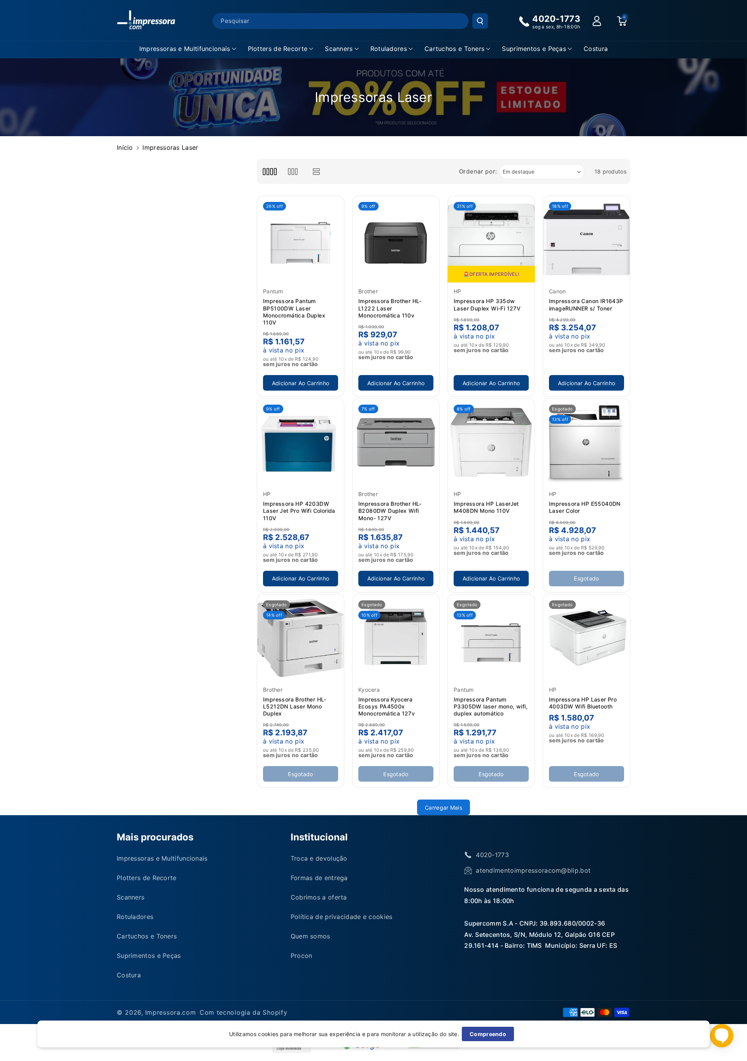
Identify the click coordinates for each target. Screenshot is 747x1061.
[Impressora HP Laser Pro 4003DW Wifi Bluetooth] (586, 638)
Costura (129, 975)
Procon (301, 955)
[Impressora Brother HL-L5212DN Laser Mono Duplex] (300, 638)
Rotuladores (388, 49)
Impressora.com (170, 1012)
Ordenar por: (478, 171)
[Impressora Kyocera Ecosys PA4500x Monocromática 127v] (395, 638)
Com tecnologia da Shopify (244, 1012)
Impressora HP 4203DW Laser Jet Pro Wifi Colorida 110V (299, 510)
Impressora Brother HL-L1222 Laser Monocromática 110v (390, 308)
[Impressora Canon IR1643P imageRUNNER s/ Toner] (586, 239)
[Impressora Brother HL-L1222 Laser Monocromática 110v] (395, 239)
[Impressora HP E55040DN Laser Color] (586, 442)
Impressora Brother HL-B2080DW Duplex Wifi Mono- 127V (390, 510)
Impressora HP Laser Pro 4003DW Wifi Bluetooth (583, 703)
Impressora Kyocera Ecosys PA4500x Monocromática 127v (386, 706)
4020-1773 (492, 855)
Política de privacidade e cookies (342, 917)
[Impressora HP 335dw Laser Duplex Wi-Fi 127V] (491, 239)
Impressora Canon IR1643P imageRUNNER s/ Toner (586, 304)
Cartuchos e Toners (454, 49)
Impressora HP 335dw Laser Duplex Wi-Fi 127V (487, 304)
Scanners (338, 49)
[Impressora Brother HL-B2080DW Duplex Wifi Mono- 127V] (395, 442)
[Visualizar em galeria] (293, 171)
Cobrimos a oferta (319, 897)
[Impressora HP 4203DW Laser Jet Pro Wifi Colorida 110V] (300, 442)
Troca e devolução (319, 858)
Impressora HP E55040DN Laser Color (585, 507)
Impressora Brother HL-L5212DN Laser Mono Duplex (294, 706)
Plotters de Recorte (278, 49)
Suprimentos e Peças (534, 49)
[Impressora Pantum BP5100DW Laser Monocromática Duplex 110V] (300, 239)
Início (125, 147)
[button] (187, 49)
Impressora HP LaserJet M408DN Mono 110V (486, 507)
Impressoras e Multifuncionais (184, 49)
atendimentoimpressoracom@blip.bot (533, 870)
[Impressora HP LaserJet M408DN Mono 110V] (491, 442)
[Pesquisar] (480, 21)
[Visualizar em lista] (316, 171)
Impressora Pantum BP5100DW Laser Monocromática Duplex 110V (294, 312)
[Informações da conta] (596, 21)
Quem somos (310, 936)
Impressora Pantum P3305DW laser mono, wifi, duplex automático (491, 706)
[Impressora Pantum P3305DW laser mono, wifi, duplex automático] (491, 638)
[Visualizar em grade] (269, 171)
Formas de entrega (319, 878)
